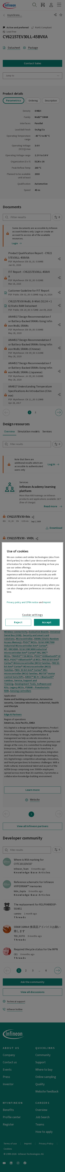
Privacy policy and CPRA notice (22, 602)
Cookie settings (32, 615)
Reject (18, 622)
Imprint (47, 602)
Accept (46, 622)
